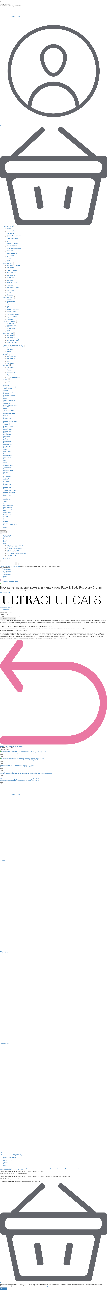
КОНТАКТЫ (6, 558)
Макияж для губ (11, 358)
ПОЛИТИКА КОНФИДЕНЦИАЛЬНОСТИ (17, 553)
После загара (10, 279)
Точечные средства (12, 253)
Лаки (8, 306)
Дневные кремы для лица (14, 235)
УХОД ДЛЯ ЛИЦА (8, 226)
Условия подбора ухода (9, 1157)
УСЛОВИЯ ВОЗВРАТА (13, 550)
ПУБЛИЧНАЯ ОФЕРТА (13, 555)
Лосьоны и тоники (11, 311)
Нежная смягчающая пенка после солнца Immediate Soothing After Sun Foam (21, 760)
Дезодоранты (10, 285)
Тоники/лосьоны (11, 231)
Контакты (5, 1165)
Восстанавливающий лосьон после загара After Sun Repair (16, 767)
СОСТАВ (12, 618)
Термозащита (10, 313)
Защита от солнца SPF (13, 243)
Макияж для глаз (11, 356)
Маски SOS (10, 250)
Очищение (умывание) (13, 230)
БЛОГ (4, 557)
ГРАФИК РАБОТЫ (11, 552)
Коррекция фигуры (12, 282)
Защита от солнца (10, 566)
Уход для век (10, 233)
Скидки (9, 381)
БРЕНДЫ (5, 540)
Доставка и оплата (8, 1159)
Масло (8, 308)
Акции (8, 382)
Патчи (8, 252)
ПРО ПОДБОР (7, 535)
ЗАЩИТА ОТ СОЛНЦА (9, 321)
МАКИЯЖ (6, 354)
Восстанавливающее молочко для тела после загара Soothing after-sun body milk (22, 753)
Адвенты (9, 374)
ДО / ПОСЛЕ (6, 537)
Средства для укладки (13, 314)
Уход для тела (10, 349)
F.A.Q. (5, 542)
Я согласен (3, 1288)
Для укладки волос (12, 342)
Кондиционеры (11, 301)
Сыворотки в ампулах (13, 238)
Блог (4, 1164)
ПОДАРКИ (6, 365)
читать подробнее (5, 592)
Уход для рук (10, 267)
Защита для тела (11, 325)
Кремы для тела (11, 272)
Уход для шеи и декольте (13, 265)
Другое (8, 260)
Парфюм (9, 284)
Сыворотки (10, 236)
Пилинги (9, 240)
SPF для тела (10, 277)
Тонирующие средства (13, 309)
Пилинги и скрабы (12, 316)
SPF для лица (10, 323)
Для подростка (11, 372)
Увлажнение (10, 280)
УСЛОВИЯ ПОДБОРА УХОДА (15, 545)
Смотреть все (10, 262)
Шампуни (9, 299)
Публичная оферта (23, 1168)
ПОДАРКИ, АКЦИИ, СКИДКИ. (14, 548)
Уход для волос (11, 337)
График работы (7, 1160)
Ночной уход (10, 255)
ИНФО (5, 543)
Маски (8, 241)
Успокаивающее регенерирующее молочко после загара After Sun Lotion (20, 780)
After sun (9, 327)
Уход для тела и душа (13, 340)
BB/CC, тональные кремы (14, 248)
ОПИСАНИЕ (4, 618)
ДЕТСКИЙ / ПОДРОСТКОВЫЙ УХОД (13, 346)
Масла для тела (11, 289)
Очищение (10, 348)
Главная (2, 566)
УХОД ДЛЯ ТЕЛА (8, 263)
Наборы (9, 258)
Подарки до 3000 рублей (13, 377)
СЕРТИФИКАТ (10, 290)
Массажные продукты (13, 257)
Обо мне (5, 1162)
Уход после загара (12, 245)
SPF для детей (11, 328)
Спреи (8, 304)
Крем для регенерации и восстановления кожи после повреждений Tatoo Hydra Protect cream (26, 773)
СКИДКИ (5, 379)
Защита (9, 351)
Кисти (8, 361)
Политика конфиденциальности (8, 1168)
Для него (9, 370)
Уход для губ (10, 246)
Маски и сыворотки (12, 303)
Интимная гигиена (12, 270)
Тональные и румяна (12, 360)
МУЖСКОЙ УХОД (8, 333)
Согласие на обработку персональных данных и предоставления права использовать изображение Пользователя (60, 1168)
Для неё (9, 369)
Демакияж (9, 228)
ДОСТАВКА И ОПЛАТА (13, 547)
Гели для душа (11, 275)
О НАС (5, 538)
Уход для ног (10, 269)
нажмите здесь (45, 1286)
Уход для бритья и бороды (14, 339)
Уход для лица (11, 335)
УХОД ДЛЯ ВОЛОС (8, 297)
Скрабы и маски (11, 274)
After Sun (17, 566)
